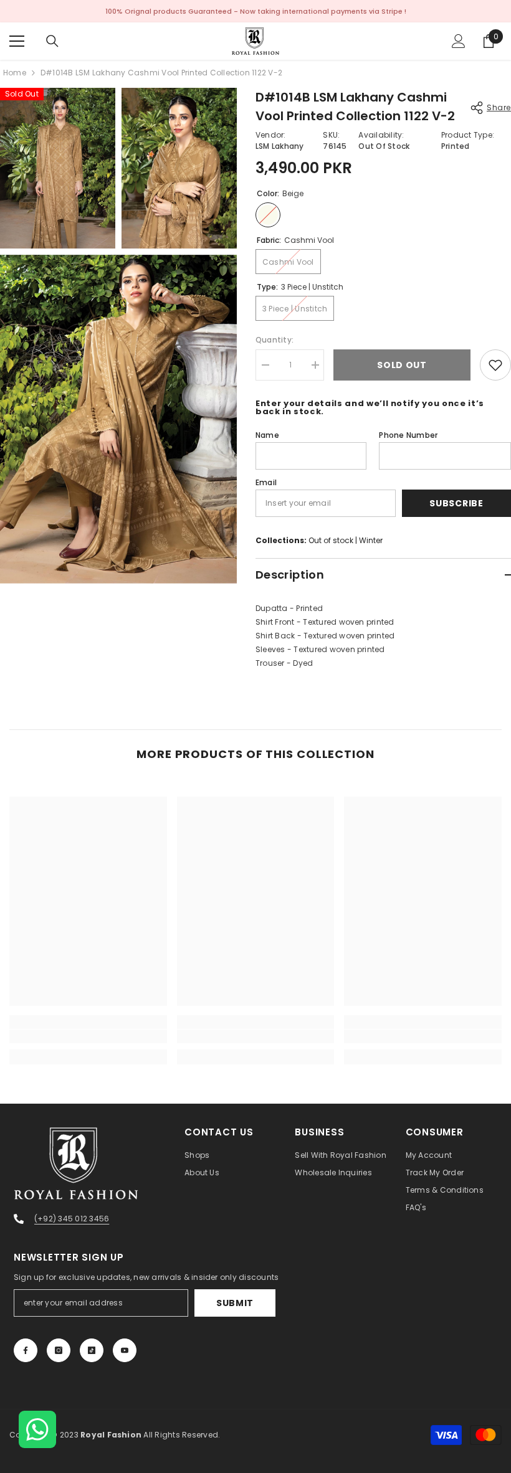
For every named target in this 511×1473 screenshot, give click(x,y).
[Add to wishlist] (495, 365)
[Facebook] (25, 1350)
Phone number (408, 435)
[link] (88, 1036)
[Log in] (459, 41)
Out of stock (330, 540)
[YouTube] (124, 1350)
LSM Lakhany (280, 146)
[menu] (16, 41)
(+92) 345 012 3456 (71, 1218)
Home (14, 72)
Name (267, 435)
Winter (371, 540)
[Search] (52, 41)
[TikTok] (91, 1350)
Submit (235, 1303)
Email (266, 482)
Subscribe (456, 503)
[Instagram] (58, 1350)
